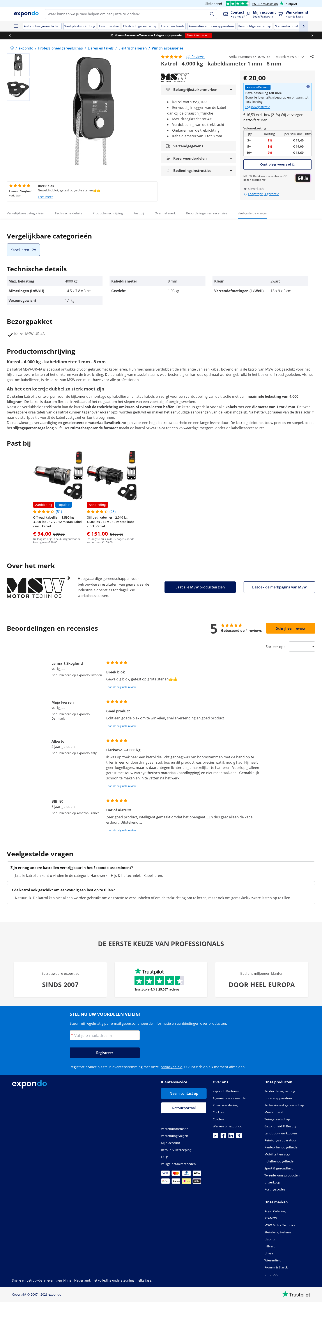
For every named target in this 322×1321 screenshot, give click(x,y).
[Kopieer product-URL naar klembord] (312, 56)
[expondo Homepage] (12, 48)
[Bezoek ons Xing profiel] (239, 1136)
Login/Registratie (257, 107)
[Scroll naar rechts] (312, 35)
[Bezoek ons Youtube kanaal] (215, 1136)
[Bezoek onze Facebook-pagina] (223, 1136)
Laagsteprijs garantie (263, 194)
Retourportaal (184, 1108)
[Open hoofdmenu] (16, 26)
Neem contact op (184, 1093)
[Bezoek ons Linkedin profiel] (231, 1136)
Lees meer (45, 197)
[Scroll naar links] (10, 35)
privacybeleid (171, 1067)
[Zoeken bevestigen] (212, 14)
